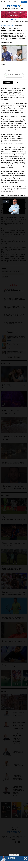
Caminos (11, 1)
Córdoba (16, 8)
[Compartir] (18, 82)
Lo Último (5, 8)
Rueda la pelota (18, 21)
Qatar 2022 (14, 19)
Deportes (6, 1)
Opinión (16, 1)
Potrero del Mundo (4, 21)
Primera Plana (12, 21)
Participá (24, 1)
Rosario (21, 8)
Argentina (10, 8)
